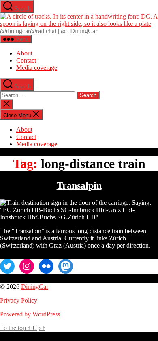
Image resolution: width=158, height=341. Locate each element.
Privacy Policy (18, 300)
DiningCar (34, 286)
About (24, 53)
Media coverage (36, 67)
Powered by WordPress (30, 314)
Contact (26, 60)
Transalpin (79, 185)
